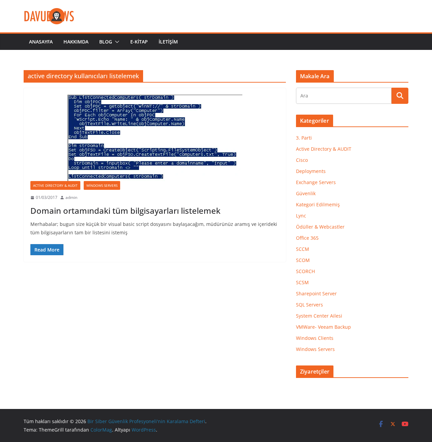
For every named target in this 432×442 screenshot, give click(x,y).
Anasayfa (41, 41)
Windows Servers (101, 185)
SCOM (303, 260)
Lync (301, 215)
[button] (115, 42)
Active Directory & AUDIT (55, 185)
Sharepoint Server (316, 293)
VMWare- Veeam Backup (323, 327)
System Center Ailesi (319, 316)
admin (71, 197)
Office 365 (307, 238)
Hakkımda (75, 41)
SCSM (302, 282)
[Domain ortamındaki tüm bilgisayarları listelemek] (154, 138)
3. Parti (304, 138)
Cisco (302, 160)
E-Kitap (139, 41)
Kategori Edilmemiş (318, 204)
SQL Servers (309, 304)
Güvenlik (306, 193)
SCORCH (305, 271)
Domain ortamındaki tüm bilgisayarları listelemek (125, 210)
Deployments (311, 171)
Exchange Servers (316, 182)
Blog (105, 41)
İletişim (168, 41)
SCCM (302, 249)
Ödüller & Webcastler (320, 227)
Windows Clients (314, 338)
